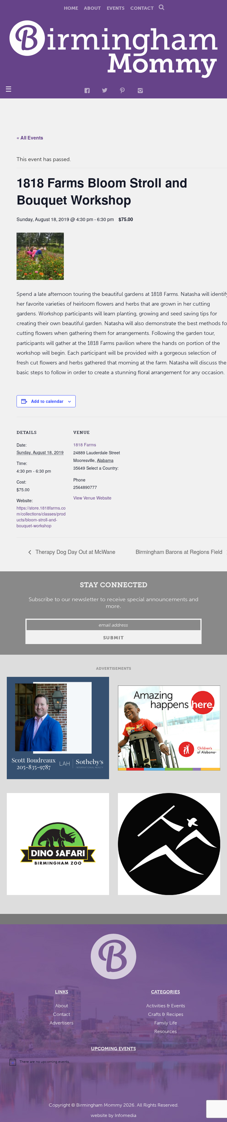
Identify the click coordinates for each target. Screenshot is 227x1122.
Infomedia (125, 1115)
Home (71, 8)
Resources (165, 1031)
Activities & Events (165, 1005)
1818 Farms (84, 444)
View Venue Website (92, 498)
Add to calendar (47, 401)
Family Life (165, 1023)
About (92, 8)
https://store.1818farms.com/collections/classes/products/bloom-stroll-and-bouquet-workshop (41, 516)
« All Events (30, 137)
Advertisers (61, 1023)
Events (115, 8)
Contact (142, 8)
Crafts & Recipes (165, 1014)
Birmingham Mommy (99, 1105)
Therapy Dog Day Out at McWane (74, 551)
